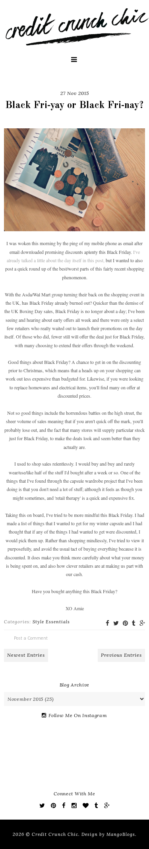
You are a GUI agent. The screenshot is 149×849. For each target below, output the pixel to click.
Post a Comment (31, 638)
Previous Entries (121, 655)
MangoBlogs (120, 834)
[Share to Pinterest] (125, 623)
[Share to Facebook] (107, 623)
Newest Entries (26, 655)
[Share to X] (116, 623)
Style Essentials (51, 622)
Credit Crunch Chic (55, 834)
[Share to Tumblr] (133, 623)
